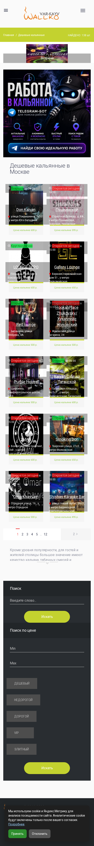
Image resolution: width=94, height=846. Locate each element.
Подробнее (16, 824)
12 (45, 534)
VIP (16, 733)
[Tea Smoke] (52, 53)
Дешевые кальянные (31, 35)
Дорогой (21, 716)
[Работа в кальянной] (47, 113)
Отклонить (39, 833)
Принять (17, 833)
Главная (8, 35)
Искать (47, 617)
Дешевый (22, 683)
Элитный (21, 749)
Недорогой (23, 700)
